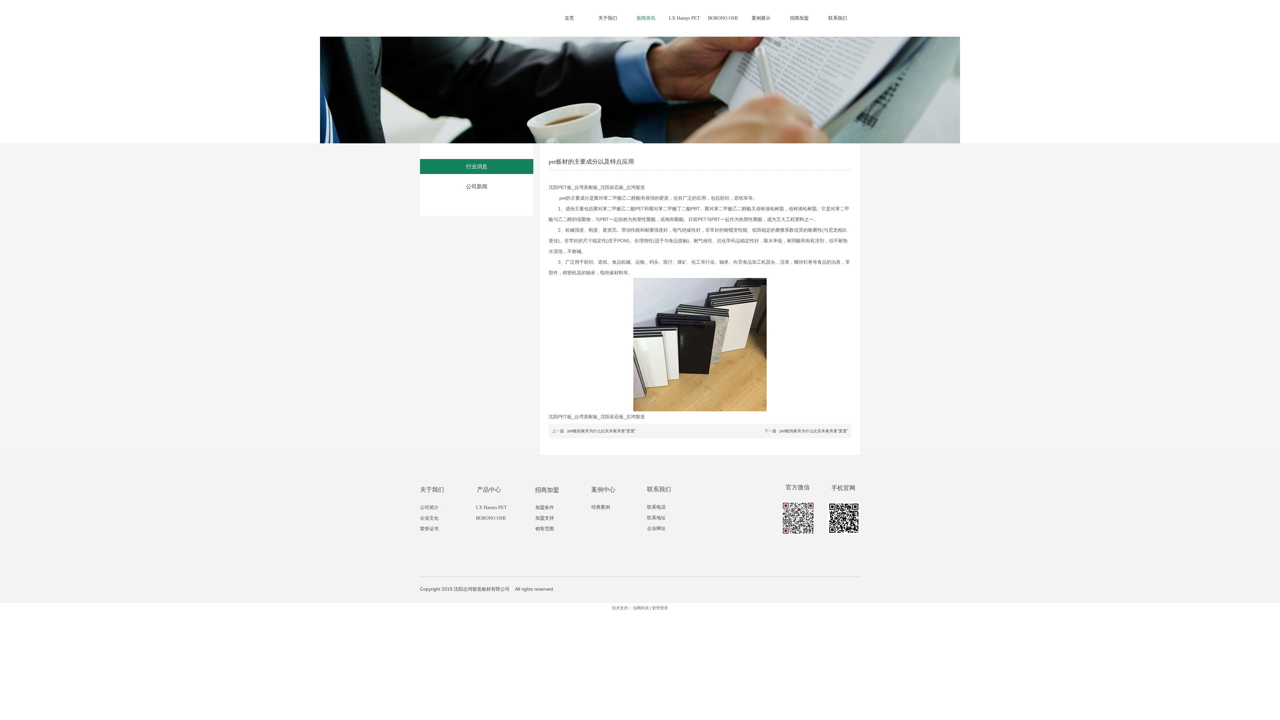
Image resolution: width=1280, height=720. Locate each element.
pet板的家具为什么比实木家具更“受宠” (601, 431)
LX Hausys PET (491, 507)
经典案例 (600, 507)
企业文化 (429, 518)
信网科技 (641, 608)
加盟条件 (544, 507)
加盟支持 (544, 518)
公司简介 (429, 507)
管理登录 (660, 608)
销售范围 (544, 528)
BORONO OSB (491, 518)
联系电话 (656, 507)
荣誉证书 (429, 528)
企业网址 (656, 528)
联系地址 (656, 517)
